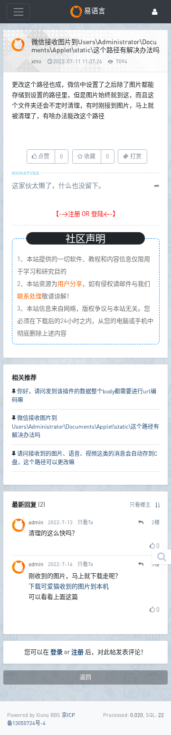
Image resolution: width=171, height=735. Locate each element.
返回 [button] (85, 677)
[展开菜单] (18, 11)
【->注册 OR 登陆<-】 (86, 213)
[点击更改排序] (157, 504)
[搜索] (161, 556)
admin (35, 522)
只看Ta (85, 522)
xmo (36, 61)
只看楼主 (140, 504)
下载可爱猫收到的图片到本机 (68, 586)
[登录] (155, 11)
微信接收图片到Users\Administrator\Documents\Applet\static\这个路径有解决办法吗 (85, 426)
